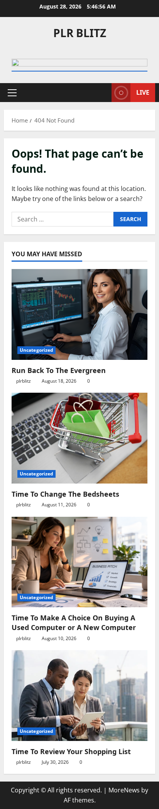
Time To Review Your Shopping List (71, 751)
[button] (12, 93)
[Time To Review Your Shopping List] (79, 695)
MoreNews (124, 790)
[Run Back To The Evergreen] (79, 314)
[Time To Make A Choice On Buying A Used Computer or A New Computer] (79, 562)
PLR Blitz (79, 33)
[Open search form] (102, 92)
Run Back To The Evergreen (59, 370)
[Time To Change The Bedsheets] (79, 438)
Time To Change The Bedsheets (65, 494)
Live (142, 92)
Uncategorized (36, 350)
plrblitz (23, 381)
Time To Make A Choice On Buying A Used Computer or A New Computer (74, 622)
